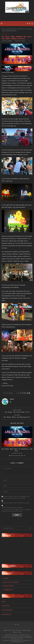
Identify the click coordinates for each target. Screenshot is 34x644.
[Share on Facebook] (20, 393)
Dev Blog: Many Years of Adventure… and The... (17, 450)
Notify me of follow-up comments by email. (15, 503)
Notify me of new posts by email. (12, 507)
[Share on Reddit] (27, 393)
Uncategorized (7, 589)
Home (3, 29)
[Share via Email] (29, 393)
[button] (3, 441)
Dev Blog (5, 578)
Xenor (10, 41)
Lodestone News (8, 586)
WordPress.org (6, 614)
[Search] (32, 23)
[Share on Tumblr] (25, 393)
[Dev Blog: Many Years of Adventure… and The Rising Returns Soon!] (17, 436)
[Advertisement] (17, 17)
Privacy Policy (26, 630)
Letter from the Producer (11, 582)
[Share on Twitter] (22, 393)
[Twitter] (29, 23)
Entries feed (5, 605)
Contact (18, 630)
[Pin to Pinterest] (24, 393)
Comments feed (7, 610)
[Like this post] (18, 393)
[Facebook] (27, 23)
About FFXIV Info (9, 630)
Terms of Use (17, 632)
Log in (4, 601)
